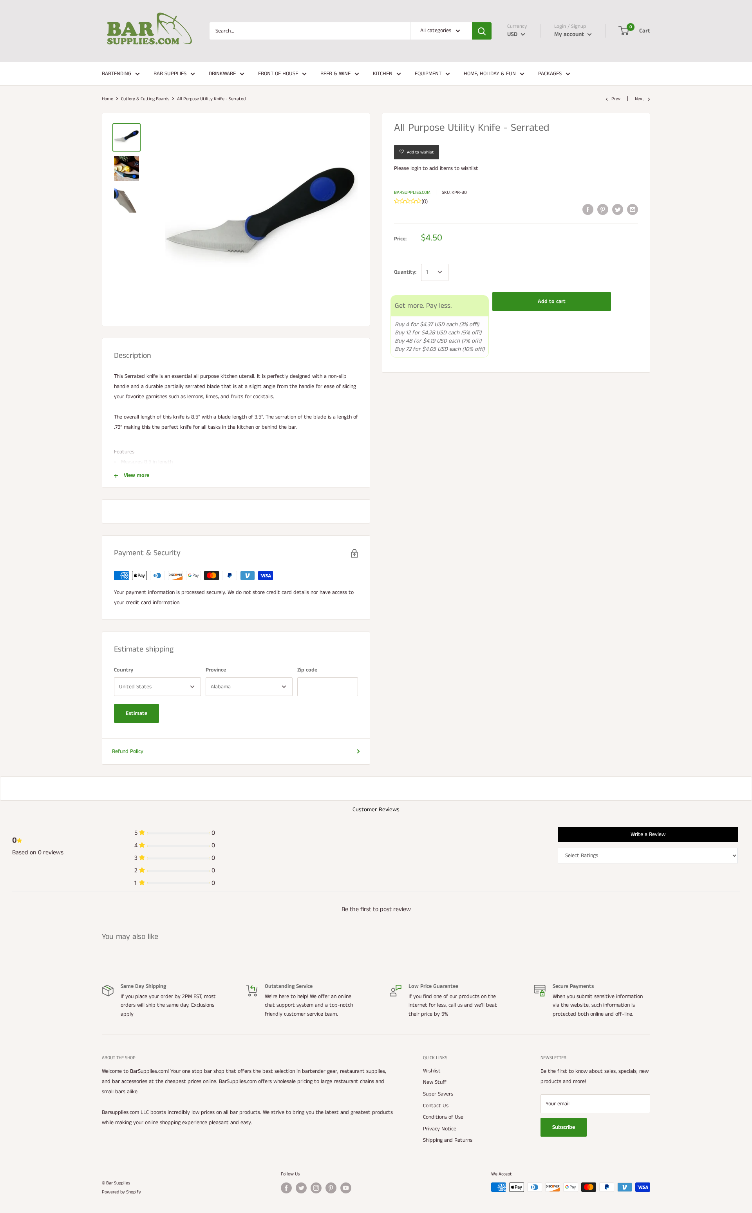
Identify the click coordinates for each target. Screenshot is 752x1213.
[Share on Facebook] (587, 209)
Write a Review (648, 834)
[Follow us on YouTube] (345, 1187)
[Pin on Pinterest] (602, 209)
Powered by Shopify (121, 1192)
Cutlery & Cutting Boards (145, 99)
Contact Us (435, 1106)
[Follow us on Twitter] (301, 1187)
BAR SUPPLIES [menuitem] (170, 74)
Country (123, 670)
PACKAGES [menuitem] (550, 74)
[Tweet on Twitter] (617, 209)
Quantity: (405, 272)
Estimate (136, 713)
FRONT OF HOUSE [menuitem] (278, 74)
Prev (615, 99)
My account (570, 34)
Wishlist (432, 1071)
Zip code (307, 670)
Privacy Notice (439, 1129)
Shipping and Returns (447, 1140)
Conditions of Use (443, 1117)
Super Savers (438, 1094)
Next (639, 99)
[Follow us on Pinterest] (330, 1187)
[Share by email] (632, 209)
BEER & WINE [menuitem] (335, 74)
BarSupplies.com (412, 192)
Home (107, 99)
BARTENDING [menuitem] (116, 74)
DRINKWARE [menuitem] (222, 74)
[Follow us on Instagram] (316, 1187)
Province (216, 670)
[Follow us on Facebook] (286, 1187)
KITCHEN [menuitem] (382, 74)
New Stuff (434, 1082)
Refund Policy (127, 751)
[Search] (482, 31)
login (415, 168)
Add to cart (552, 301)
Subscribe (563, 1127)
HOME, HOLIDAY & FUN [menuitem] (490, 74)
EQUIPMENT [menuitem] (428, 74)
